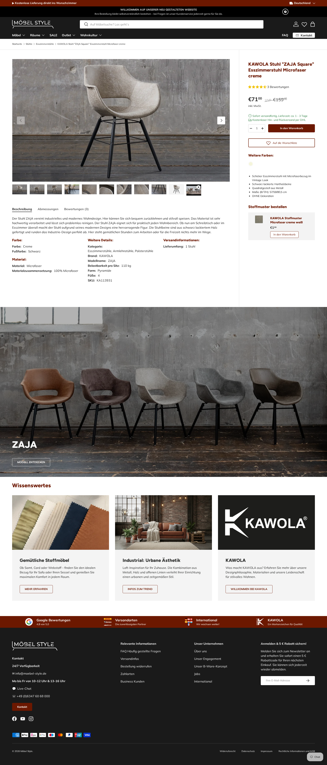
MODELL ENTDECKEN (31, 462)
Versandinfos (130, 659)
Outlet (66, 35)
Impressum (266, 751)
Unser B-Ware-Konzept (210, 666)
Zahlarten (127, 674)
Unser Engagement (207, 659)
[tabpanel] (121, 253)
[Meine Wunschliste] (304, 23)
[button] (312, 24)
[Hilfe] (285, 12)
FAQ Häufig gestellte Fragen (141, 651)
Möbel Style (26, 751)
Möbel (16, 35)
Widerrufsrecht (227, 751)
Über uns (200, 651)
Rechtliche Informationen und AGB (297, 751)
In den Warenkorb (291, 128)
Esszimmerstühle (45, 44)
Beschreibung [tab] (22, 209)
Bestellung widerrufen (136, 666)
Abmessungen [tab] (48, 209)
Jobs (197, 674)
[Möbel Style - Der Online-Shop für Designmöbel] (33, 24)
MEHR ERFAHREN (36, 589)
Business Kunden (132, 681)
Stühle (29, 44)
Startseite (17, 44)
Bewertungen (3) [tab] (76, 209)
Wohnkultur (88, 35)
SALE (53, 35)
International (203, 681)
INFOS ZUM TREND (140, 589)
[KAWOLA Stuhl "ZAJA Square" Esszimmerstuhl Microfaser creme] (250, 163)
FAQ (285, 35)
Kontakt (22, 707)
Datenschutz (248, 751)
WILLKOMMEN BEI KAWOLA (249, 589)
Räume (35, 35)
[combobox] (171, 24)
